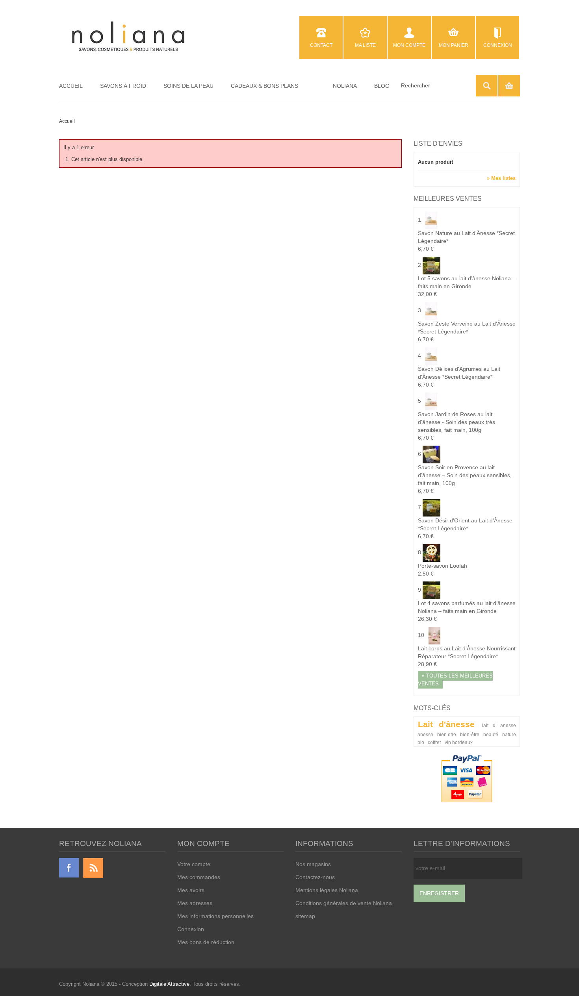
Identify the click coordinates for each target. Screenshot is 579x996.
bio (421, 742)
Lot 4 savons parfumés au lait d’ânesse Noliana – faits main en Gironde (467, 611)
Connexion (497, 45)
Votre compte (193, 864)
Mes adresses (194, 903)
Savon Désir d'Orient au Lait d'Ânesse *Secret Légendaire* (465, 528)
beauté (490, 734)
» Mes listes (501, 178)
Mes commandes (198, 877)
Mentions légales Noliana (326, 890)
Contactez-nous (315, 877)
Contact (321, 45)
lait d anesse (499, 725)
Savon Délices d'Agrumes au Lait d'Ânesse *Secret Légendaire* (459, 377)
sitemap (305, 916)
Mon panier (453, 45)
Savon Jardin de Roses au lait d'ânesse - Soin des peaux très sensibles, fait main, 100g (456, 426)
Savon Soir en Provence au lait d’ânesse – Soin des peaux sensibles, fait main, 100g (465, 479)
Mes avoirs (190, 890)
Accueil (67, 121)
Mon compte (409, 45)
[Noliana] (128, 37)
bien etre (447, 734)
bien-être (469, 734)
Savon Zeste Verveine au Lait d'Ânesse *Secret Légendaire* (467, 331)
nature (509, 734)
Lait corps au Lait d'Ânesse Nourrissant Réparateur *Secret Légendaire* (467, 656)
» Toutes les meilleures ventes (455, 680)
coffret (434, 742)
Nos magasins (313, 864)
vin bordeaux (459, 742)
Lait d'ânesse (446, 724)
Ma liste (365, 45)
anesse (425, 734)
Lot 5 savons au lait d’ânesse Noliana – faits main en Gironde (467, 286)
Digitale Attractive (169, 984)
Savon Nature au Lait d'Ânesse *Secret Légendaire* (466, 241)
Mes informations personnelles (215, 916)
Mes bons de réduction (205, 942)
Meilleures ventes (448, 198)
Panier (509, 85)
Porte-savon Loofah (442, 570)
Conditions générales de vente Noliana (343, 903)
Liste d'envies (438, 143)
